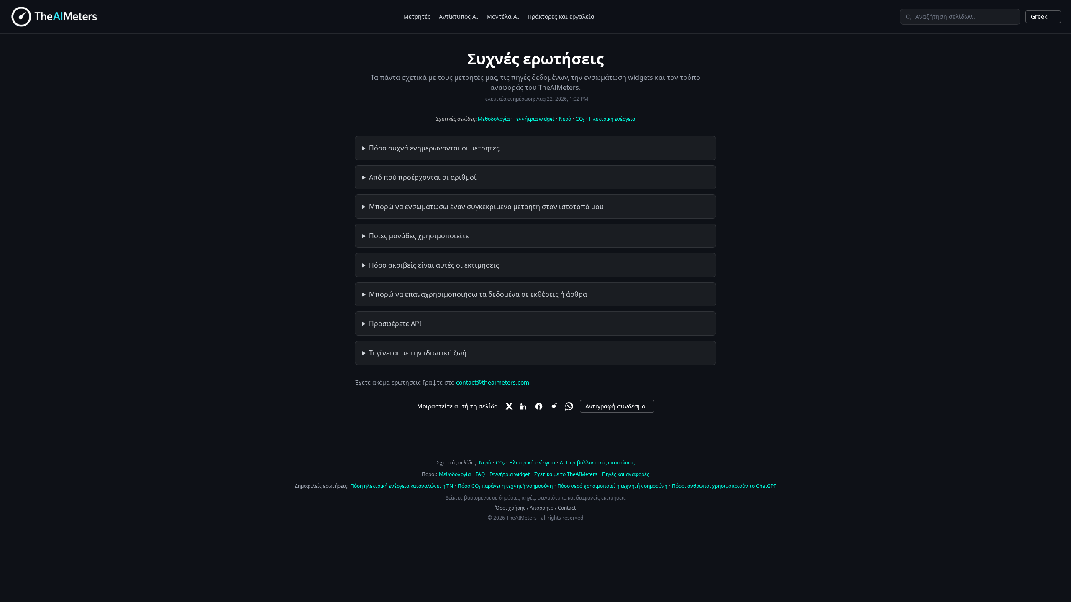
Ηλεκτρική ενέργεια (612, 118)
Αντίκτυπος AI (458, 16)
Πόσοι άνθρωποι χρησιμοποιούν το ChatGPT (724, 486)
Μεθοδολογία (494, 118)
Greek (1039, 16)
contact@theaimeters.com (492, 382)
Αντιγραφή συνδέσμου (617, 406)
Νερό (565, 118)
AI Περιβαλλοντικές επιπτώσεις (597, 462)
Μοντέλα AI (503, 16)
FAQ (480, 474)
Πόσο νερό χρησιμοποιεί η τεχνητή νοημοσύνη (612, 486)
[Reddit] (554, 406)
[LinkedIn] (524, 406)
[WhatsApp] (569, 406)
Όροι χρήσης (510, 507)
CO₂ (580, 118)
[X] (509, 406)
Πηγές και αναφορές (625, 474)
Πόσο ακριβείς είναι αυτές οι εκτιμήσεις (434, 265)
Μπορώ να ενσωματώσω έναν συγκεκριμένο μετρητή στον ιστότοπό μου (486, 206)
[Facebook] (539, 406)
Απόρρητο (541, 507)
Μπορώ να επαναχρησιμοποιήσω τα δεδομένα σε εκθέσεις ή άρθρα (478, 294)
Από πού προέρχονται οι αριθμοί (423, 177)
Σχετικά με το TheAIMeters (565, 474)
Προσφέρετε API (395, 323)
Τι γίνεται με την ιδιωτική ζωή (417, 352)
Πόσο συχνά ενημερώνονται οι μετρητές (434, 148)
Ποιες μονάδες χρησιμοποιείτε (419, 235)
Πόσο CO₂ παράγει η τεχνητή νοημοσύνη (505, 486)
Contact (567, 507)
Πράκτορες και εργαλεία (561, 16)
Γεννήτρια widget (534, 118)
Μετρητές (416, 16)
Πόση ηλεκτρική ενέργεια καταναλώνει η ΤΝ (401, 486)
